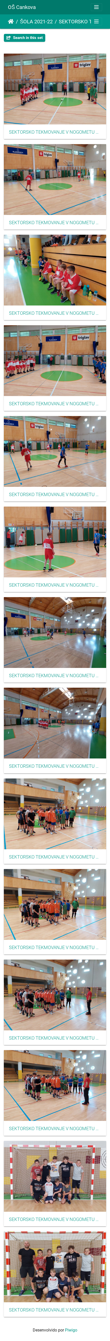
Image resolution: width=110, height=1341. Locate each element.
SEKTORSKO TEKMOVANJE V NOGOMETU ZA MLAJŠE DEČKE (80, 21)
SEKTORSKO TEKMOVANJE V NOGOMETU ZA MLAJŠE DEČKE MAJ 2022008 (55, 766)
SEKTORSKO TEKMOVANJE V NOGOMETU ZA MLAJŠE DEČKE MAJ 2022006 (55, 585)
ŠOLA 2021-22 (36, 21)
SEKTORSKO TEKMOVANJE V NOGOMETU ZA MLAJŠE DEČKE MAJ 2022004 (55, 403)
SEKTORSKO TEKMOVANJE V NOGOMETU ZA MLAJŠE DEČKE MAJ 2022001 (55, 132)
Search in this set (27, 37)
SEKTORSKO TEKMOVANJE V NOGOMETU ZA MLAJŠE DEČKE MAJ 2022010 (55, 947)
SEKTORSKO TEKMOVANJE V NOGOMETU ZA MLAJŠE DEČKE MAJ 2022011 (55, 1038)
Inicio (11, 21)
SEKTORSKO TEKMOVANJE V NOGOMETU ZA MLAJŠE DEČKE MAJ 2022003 (55, 313)
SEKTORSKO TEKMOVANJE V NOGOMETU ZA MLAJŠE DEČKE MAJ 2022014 (55, 1310)
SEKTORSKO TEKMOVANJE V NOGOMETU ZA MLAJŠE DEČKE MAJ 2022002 (55, 222)
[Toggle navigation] (96, 7)
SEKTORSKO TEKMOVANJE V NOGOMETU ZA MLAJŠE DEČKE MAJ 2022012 (55, 1128)
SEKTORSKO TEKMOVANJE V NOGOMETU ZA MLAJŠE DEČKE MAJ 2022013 (55, 1219)
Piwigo (71, 1330)
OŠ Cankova (22, 7)
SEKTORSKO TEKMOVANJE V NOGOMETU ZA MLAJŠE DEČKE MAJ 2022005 (55, 494)
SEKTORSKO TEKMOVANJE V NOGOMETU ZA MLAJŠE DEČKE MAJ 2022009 (55, 857)
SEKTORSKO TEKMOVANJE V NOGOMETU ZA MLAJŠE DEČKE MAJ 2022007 (55, 675)
